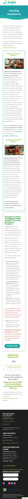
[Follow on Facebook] (4, 483)
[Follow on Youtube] (15, 483)
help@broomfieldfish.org (9, 47)
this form (12, 429)
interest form (12, 346)
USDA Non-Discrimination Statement (13, 469)
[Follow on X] (7, 483)
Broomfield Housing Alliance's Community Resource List (14, 366)
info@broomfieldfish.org (9, 421)
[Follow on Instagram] (9, 483)
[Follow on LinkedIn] (12, 483)
